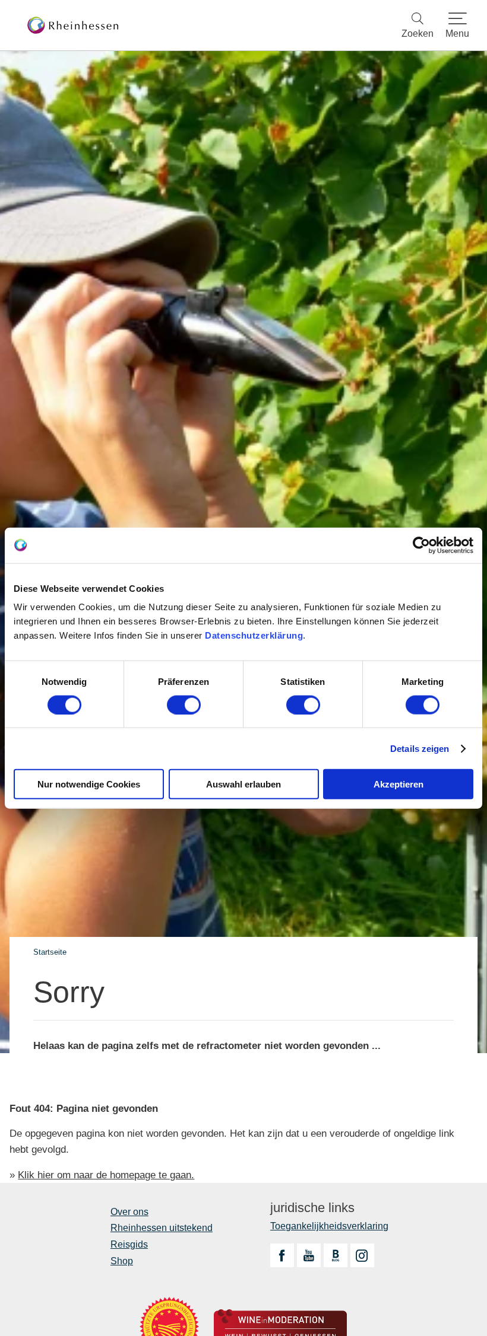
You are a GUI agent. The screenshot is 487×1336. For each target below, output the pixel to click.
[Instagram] (362, 1255)
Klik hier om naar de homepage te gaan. (106, 1175)
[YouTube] (309, 1255)
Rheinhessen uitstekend (161, 1228)
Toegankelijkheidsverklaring (329, 1226)
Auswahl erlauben (243, 784)
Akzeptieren (398, 784)
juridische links (312, 1208)
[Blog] (335, 1255)
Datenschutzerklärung (254, 635)
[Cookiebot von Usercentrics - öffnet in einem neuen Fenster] (421, 545)
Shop (121, 1261)
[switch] (184, 704)
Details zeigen (419, 748)
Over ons (129, 1212)
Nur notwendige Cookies (88, 784)
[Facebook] (282, 1255)
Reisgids (129, 1244)
